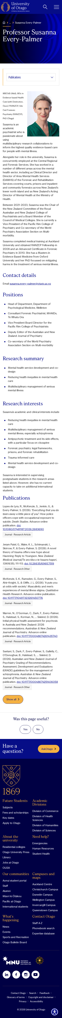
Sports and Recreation (16, 937)
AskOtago (47, 748)
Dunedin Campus (42, 894)
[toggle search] (45, 7)
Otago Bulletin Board (15, 942)
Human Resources (43, 848)
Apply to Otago (11, 823)
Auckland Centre (42, 884)
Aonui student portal (14, 880)
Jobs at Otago (11, 862)
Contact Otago (43, 916)
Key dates (8, 817)
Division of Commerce (45, 811)
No (38, 729)
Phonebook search (43, 928)
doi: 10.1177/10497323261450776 (23, 597)
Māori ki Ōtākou (12, 896)
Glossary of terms (16, 997)
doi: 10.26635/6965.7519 (39, 563)
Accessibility (36, 1001)
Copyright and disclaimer (41, 997)
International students (15, 906)
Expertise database (43, 933)
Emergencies (39, 843)
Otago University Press (16, 852)
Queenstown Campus (45, 910)
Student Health (41, 853)
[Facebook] (16, 974)
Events (6, 931)
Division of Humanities (45, 825)
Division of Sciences (44, 830)
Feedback (45, 993)
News (6, 926)
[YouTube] (35, 974)
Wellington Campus (43, 899)
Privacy (23, 1001)
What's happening (11, 918)
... (10, 22)
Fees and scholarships (15, 812)
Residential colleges (14, 846)
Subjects (8, 807)
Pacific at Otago (12, 901)
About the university (10, 838)
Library (7, 857)
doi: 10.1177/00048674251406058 (37, 681)
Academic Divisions (39, 802)
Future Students (15, 801)
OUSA (6, 867)
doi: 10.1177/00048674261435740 (37, 636)
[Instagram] (26, 974)
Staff (5, 885)
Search (32, 993)
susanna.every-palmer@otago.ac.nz (30, 283)
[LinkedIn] (7, 974)
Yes (25, 729)
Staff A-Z (37, 923)
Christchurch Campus (45, 889)
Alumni (7, 890)
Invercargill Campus (43, 905)
